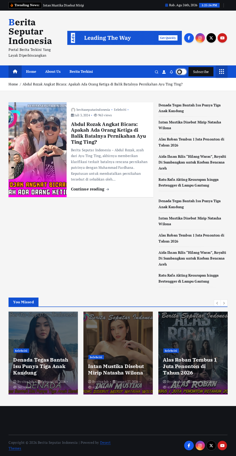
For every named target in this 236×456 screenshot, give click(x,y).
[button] (217, 303)
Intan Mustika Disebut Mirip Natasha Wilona (116, 369)
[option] (43, 353)
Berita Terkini (81, 71)
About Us (53, 71)
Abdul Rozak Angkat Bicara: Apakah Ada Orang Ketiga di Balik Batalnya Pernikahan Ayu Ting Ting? (103, 84)
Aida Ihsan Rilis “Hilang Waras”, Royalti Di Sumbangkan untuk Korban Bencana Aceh (192, 162)
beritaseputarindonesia (93, 109)
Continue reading (88, 189)
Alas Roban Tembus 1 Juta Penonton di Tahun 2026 (190, 366)
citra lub (28, 381)
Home (31, 71)
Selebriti (120, 109)
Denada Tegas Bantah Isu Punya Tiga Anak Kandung (40, 366)
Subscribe (201, 71)
